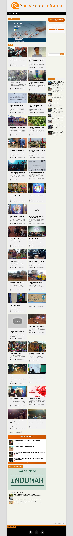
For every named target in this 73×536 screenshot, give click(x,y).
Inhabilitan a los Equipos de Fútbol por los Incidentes (17, 105)
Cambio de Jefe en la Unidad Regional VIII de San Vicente (57, 99)
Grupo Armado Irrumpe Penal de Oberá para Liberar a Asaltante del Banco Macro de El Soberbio (36, 60)
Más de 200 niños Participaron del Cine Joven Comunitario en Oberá (37, 239)
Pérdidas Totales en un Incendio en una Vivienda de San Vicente (36, 283)
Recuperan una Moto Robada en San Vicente (36, 421)
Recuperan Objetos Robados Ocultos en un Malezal (36, 83)
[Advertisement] (15, 513)
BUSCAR (56, 29)
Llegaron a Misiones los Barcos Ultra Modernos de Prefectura (37, 150)
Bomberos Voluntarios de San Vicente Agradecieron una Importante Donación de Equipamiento (58, 115)
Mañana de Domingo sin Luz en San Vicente (36, 172)
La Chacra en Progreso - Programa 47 (16, 261)
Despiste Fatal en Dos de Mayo (15, 82)
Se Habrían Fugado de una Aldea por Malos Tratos (17, 421)
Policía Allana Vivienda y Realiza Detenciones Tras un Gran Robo (17, 239)
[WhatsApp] (42, 532)
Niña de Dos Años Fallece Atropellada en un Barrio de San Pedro (17, 283)
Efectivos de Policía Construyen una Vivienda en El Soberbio (36, 354)
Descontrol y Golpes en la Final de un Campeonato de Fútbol (35, 105)
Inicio (10, 13)
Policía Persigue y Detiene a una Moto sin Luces (17, 376)
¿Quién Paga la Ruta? (55, 103)
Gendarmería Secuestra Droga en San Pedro (36, 261)
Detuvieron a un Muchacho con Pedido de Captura (17, 399)
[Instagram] (36, 532)
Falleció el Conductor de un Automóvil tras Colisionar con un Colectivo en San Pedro (57, 88)
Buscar (62, 54)
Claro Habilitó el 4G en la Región (34, 398)
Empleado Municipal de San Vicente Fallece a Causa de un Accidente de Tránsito (36, 217)
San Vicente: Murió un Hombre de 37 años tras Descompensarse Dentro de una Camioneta (58, 82)
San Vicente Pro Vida (13, 59)
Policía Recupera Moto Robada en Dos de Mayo (17, 150)
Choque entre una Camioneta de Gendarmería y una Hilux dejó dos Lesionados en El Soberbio (57, 94)
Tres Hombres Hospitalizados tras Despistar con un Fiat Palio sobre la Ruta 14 (58, 132)
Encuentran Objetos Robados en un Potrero (36, 376)
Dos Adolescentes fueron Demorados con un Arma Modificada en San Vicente (58, 126)
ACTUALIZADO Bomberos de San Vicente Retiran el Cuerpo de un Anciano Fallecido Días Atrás (17, 331)
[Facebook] (31, 532)
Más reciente (12, 432)
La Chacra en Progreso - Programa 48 (16, 195)
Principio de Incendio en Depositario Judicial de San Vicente (17, 128)
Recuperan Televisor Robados (15, 305)
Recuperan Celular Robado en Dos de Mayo (36, 195)
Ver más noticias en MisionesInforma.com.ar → (27, 462)
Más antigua (18, 432)
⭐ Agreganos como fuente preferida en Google (56, 20)
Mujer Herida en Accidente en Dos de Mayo (36, 326)
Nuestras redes (15, 13)
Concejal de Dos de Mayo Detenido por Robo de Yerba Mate (36, 128)
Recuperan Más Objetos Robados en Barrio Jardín (17, 217)
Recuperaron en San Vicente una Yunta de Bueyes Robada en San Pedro (57, 109)
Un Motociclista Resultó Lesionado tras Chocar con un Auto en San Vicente (58, 121)
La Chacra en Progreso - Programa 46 (16, 353)
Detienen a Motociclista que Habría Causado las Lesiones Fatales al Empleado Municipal (17, 173)
